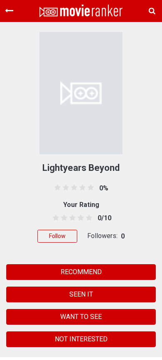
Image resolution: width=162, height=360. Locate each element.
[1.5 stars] (62, 218)
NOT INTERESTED (81, 339)
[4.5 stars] (88, 218)
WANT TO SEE (81, 317)
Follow (57, 236)
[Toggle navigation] (9, 11)
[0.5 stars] (54, 218)
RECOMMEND (81, 272)
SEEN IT (81, 294)
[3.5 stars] (79, 218)
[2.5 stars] (71, 218)
